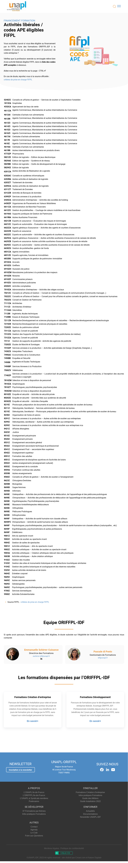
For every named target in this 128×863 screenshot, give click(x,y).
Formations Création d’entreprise (90, 792)
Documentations (90, 814)
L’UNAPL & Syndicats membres (34, 798)
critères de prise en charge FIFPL (18, 79)
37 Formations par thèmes (34, 811)
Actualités (90, 811)
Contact (34, 827)
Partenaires (34, 801)
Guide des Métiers (90, 798)
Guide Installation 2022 (90, 801)
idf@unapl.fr (103, 658)
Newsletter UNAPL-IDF (90, 817)
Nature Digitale (94, 858)
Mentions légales (51, 848)
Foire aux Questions (34, 836)
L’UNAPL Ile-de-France (34, 792)
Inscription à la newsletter (20, 770)
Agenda (33, 830)
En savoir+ (32, 721)
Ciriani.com (80, 858)
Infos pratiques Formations (90, 795)
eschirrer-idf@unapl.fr (41, 656)
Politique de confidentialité (72, 848)
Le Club (33, 833)
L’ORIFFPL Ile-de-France (34, 795)
